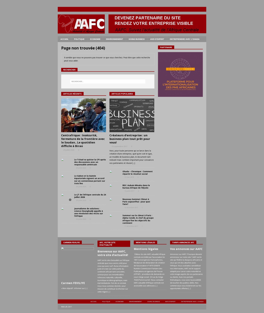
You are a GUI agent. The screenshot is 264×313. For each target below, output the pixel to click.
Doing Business (137, 39)
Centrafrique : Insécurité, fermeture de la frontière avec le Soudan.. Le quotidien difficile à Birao (83, 140)
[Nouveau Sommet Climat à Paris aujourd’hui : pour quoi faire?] (114, 202)
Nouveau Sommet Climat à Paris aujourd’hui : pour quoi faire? (136, 201)
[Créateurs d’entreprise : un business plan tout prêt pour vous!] (131, 115)
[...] (134, 163)
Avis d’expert (157, 39)
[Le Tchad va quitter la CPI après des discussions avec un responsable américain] (66, 162)
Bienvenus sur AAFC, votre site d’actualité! (112, 253)
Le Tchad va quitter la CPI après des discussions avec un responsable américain (90, 162)
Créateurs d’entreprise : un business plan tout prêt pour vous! (129, 138)
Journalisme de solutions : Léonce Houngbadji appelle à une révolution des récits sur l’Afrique (88, 212)
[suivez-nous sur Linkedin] (198, 9)
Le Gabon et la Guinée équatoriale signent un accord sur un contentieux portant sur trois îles (89, 179)
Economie (95, 39)
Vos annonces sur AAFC (186, 249)
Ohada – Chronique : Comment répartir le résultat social (138, 172)
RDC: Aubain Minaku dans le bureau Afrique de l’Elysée (136, 186)
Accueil (64, 39)
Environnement (114, 39)
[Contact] (203, 9)
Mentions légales (146, 249)
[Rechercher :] (108, 81)
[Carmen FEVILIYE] (77, 263)
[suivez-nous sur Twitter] (193, 9)
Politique (79, 39)
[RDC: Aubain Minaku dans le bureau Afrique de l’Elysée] (114, 188)
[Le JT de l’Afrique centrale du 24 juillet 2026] (66, 197)
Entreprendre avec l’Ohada (185, 39)
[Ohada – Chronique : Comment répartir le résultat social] (114, 174)
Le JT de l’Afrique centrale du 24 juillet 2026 (90, 195)
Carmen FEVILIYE (73, 283)
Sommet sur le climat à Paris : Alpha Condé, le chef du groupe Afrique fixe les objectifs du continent (138, 219)
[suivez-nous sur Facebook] (187, 9)
